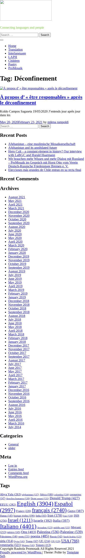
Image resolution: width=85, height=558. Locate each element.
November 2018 (19, 304)
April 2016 (15, 419)
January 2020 (17, 252)
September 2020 (19, 223)
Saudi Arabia (72, 536)
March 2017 (16, 379)
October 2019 (17, 264)
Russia (56, 536)
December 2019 (18, 256)
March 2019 (16, 290)
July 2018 (14, 319)
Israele (42, 521)
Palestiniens (9, 536)
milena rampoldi (57, 122)
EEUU (8, 504)
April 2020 (15, 241)
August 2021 (16, 197)
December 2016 (18, 390)
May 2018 (15, 327)
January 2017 (17, 386)
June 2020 (15, 234)
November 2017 (19, 349)
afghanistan (30, 494)
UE (44, 541)
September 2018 (19, 312)
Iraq (68, 516)
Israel (20, 520)
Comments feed (18, 473)
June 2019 (15, 278)
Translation (15, 49)
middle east (61, 527)
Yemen (43, 545)
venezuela (10, 545)
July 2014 (14, 427)
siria (6, 541)
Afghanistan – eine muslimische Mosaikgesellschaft (41, 144)
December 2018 (18, 301)
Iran (54, 515)
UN (55, 541)
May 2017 (15, 371)
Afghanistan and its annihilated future (32, 147)
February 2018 (17, 338)
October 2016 (17, 397)
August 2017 (16, 360)
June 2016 (15, 412)
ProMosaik (15, 68)
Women (28, 545)
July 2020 (14, 230)
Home (12, 46)
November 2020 (19, 215)
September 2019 (19, 267)
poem (24, 536)
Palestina (48, 532)
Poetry (12, 64)
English (35, 503)
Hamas (6, 516)
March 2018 (16, 334)
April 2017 (15, 375)
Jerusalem (45, 527)
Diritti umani (40, 498)
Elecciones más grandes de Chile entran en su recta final (44, 170)
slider (11, 448)
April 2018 (15, 330)
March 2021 (16, 208)
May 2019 (15, 282)
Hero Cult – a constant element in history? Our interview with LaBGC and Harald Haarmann (45, 153)
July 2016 (14, 408)
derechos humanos (18, 498)
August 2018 (16, 316)
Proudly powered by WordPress (21, 552)
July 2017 (14, 364)
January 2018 (17, 341)
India (41, 515)
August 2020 (16, 227)
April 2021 (15, 204)
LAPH (12, 57)
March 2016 (16, 423)
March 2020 (16, 245)
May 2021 (15, 201)
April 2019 (15, 286)
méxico (13, 532)
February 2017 (17, 382)
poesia (40, 536)
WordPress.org (17, 476)
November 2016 (19, 393)
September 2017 (19, 356)
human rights (24, 515)
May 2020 (15, 238)
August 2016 (16, 405)
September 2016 (19, 401)
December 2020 (18, 212)
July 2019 (14, 275)
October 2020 (17, 219)
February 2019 (17, 293)
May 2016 (15, 416)
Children (14, 60)
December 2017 (18, 345)
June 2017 (15, 367)
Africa (46, 494)
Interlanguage (17, 53)
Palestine (71, 532)
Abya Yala (10, 494)
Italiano (18, 526)
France (23, 511)
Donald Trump (65, 498)
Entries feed (16, 469)
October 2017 (17, 353)
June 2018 (15, 323)
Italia (61, 521)
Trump (32, 541)
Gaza (75, 511)
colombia (61, 494)
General (13, 444)
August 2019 (16, 271)
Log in (12, 465)
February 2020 (17, 249)
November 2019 (19, 260)
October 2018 (17, 308)
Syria (19, 541)
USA (70, 540)
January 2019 (17, 297)
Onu (28, 532)
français (49, 510)
